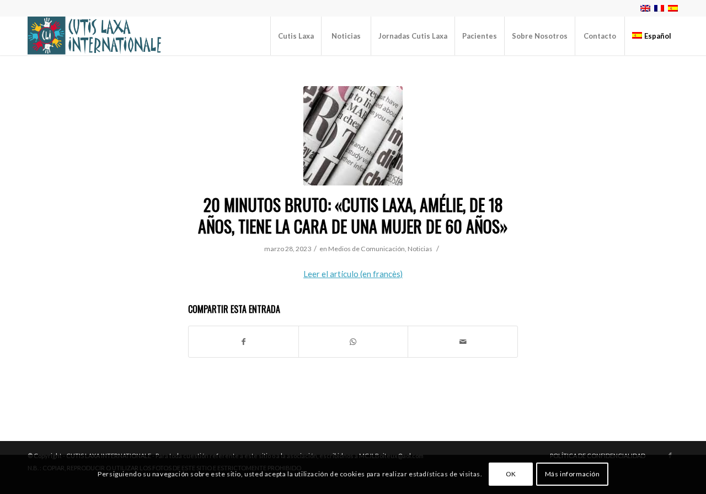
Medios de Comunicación (366, 249)
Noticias (420, 249)
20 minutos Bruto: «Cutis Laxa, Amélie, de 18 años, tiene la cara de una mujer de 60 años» (353, 215)
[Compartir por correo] (462, 341)
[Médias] (353, 135)
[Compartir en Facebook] (243, 341)
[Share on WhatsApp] (353, 341)
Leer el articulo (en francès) (353, 274)
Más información (572, 474)
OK (511, 474)
